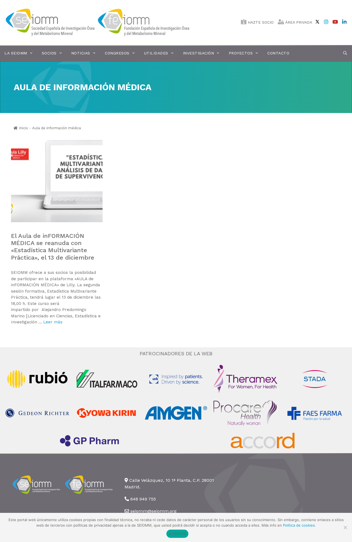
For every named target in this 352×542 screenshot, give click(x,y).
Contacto (278, 53)
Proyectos (241, 53)
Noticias (80, 53)
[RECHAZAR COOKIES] (345, 527)
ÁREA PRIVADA (298, 22)
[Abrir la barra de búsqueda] (345, 53)
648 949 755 (143, 499)
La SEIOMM (15, 53)
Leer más (52, 322)
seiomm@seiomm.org (153, 511)
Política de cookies (299, 525)
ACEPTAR (177, 534)
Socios (49, 53)
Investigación (198, 53)
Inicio (23, 128)
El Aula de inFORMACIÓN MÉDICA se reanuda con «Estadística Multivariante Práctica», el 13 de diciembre (52, 246)
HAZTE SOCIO (260, 22)
